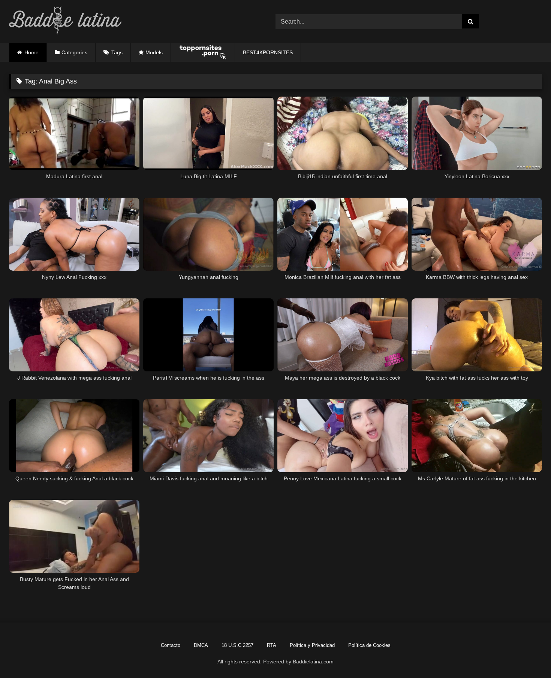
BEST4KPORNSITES (268, 52)
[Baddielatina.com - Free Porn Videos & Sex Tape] (65, 21)
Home (31, 52)
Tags (117, 52)
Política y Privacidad (312, 645)
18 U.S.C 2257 (237, 645)
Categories (74, 52)
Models (154, 52)
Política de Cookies (369, 645)
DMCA (201, 645)
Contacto (170, 645)
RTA (271, 645)
